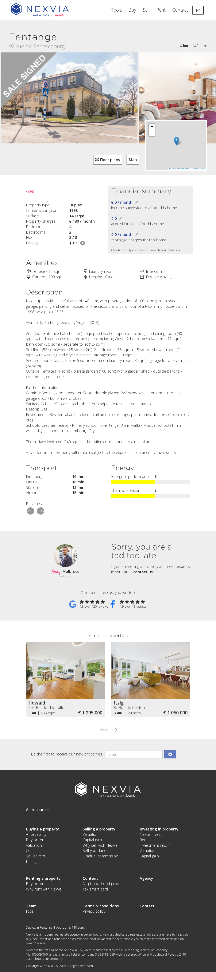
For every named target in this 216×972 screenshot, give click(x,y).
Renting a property (43, 878)
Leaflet (173, 168)
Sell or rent (35, 855)
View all (107, 729)
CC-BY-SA (193, 168)
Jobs (30, 911)
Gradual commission (100, 855)
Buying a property (42, 829)
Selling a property (99, 829)
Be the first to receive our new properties (66, 754)
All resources (38, 809)
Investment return (155, 845)
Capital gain (92, 839)
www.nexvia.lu (35, 943)
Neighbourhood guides (102, 883)
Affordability (36, 834)
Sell (146, 10)
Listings (32, 861)
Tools (116, 10)
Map (133, 159)
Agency (146, 878)
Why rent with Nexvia (44, 889)
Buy (132, 10)
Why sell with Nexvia (100, 845)
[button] (176, 141)
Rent (161, 10)
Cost (30, 850)
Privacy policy (94, 911)
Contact (180, 10)
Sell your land (95, 850)
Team (31, 905)
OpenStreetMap (183, 168)
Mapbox (202, 168)
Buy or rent (36, 839)
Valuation (34, 845)
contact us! (143, 571)
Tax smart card (95, 889)
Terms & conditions (101, 905)
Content (90, 878)
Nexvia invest (151, 834)
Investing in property (159, 829)
